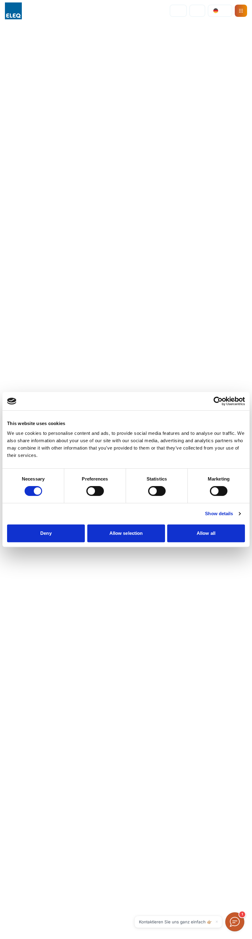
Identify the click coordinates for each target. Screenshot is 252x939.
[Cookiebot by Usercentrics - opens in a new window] (218, 401)
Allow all (206, 533)
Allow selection (126, 533)
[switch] (95, 491)
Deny (45, 533)
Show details (219, 513)
